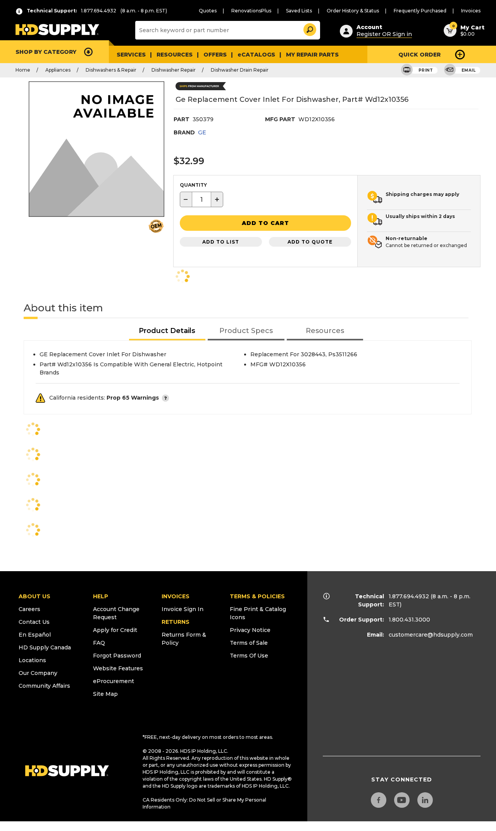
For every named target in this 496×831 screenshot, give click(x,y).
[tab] (167, 331)
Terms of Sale (249, 642)
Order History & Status (353, 11)
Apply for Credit (115, 630)
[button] (309, 28)
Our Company (38, 673)
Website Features (118, 668)
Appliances (58, 70)
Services (131, 54)
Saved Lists (299, 11)
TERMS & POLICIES (257, 596)
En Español (35, 634)
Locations (32, 660)
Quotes (208, 11)
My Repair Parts (312, 54)
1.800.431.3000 (409, 619)
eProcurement (113, 681)
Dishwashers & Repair (111, 70)
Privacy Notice (250, 630)
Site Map (105, 693)
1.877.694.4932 (409, 596)
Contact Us (34, 621)
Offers (215, 54)
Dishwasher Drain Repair (240, 70)
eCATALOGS (256, 54)
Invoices (470, 11)
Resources (175, 54)
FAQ (99, 642)
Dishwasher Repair (174, 70)
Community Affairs (44, 685)
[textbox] (201, 199)
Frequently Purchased (420, 11)
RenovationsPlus (251, 11)
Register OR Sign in (384, 34)
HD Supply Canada (45, 647)
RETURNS (175, 621)
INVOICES (175, 596)
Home (23, 70)
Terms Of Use (249, 655)
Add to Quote (310, 242)
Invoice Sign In (182, 609)
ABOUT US (34, 596)
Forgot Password (117, 655)
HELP (100, 596)
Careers (29, 609)
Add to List (220, 242)
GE (202, 132)
